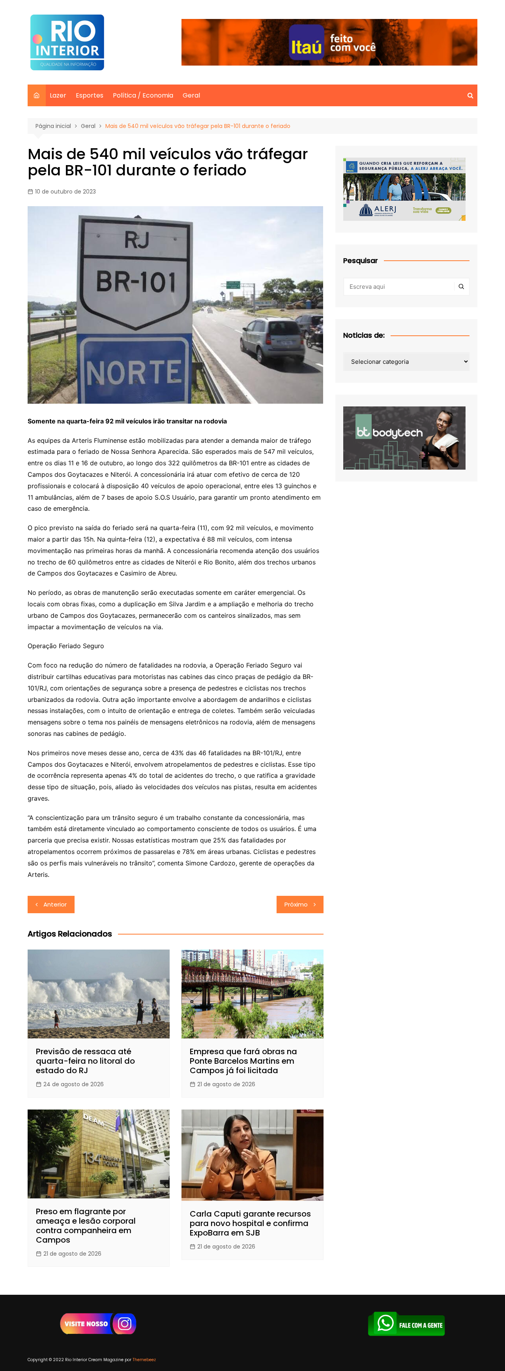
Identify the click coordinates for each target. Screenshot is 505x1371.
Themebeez (144, 1360)
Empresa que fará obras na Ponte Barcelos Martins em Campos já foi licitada (243, 1061)
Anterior (55, 904)
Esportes (89, 95)
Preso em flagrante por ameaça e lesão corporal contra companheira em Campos (86, 1225)
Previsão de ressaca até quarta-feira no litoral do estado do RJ (85, 1061)
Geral (191, 95)
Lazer (58, 95)
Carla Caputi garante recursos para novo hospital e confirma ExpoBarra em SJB (250, 1223)
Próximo (296, 904)
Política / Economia (143, 95)
